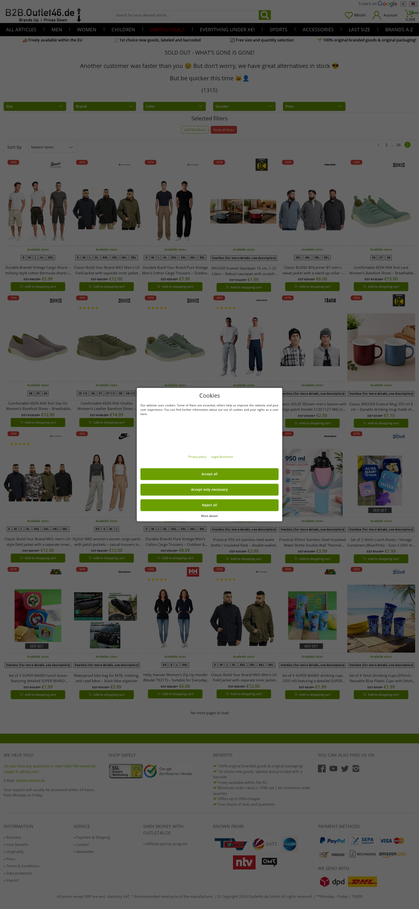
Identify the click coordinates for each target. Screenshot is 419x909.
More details (209, 515)
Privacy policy (197, 457)
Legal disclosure (222, 457)
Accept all (209, 474)
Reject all (209, 505)
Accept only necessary (209, 489)
